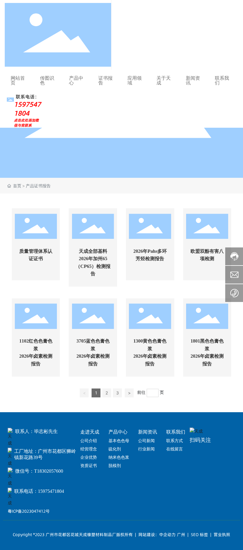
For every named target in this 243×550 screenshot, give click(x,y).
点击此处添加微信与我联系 (26, 123)
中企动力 (167, 535)
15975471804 (27, 109)
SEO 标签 (199, 535)
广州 (181, 535)
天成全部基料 (93, 251)
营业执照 (222, 535)
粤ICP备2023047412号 (29, 511)
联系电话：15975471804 (39, 491)
